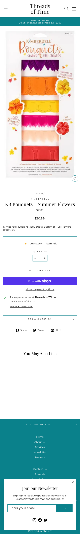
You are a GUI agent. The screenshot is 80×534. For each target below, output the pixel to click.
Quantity (40, 252)
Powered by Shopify (40, 531)
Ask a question (40, 319)
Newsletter (39, 452)
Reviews (40, 457)
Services (40, 447)
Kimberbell (40, 199)
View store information (21, 306)
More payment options (40, 289)
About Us (40, 442)
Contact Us (40, 469)
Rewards (40, 474)
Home (39, 193)
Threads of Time (40, 8)
